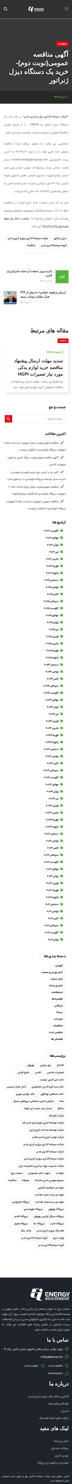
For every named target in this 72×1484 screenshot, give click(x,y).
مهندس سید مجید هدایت (49, 1195)
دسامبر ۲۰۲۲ (51, 834)
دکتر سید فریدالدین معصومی (48, 1087)
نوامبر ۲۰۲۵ (52, 587)
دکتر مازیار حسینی (16, 1087)
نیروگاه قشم (21, 1216)
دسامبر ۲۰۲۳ (51, 749)
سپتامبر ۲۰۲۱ (51, 925)
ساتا (61, 1101)
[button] (5, 9)
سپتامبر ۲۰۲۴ (51, 686)
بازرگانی (58, 1006)
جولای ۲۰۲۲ (52, 869)
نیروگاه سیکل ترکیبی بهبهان (49, 1216)
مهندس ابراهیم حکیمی (51, 1187)
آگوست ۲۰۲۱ (52, 932)
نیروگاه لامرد (57, 1223)
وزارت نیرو (58, 1238)
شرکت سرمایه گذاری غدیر (50, 1151)
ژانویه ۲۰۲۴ (52, 742)
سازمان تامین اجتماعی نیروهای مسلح (33, 1101)
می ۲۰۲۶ (54, 552)
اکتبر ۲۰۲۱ (53, 918)
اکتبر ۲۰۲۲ (53, 848)
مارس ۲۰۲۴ (52, 728)
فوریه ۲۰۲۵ (52, 651)
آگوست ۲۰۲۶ (51, 531)
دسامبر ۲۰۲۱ (52, 904)
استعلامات (57, 992)
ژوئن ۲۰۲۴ (53, 707)
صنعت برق (17, 1173)
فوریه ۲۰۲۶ (52, 566)
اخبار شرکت (56, 979)
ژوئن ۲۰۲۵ (53, 622)
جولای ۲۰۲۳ (52, 784)
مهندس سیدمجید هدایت (49, 1202)
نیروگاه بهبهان (56, 1209)
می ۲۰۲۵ (54, 629)
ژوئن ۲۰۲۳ (53, 791)
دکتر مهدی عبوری (25, 1094)
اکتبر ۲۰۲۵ (53, 594)
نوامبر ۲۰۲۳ (52, 756)
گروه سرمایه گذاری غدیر (34, 1238)
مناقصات (62, 43)
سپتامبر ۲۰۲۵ (51, 601)
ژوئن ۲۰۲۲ (53, 876)
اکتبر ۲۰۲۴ (53, 679)
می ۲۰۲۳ (54, 799)
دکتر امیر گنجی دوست (52, 1080)
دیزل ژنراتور (60, 238)
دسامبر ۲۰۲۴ (51, 665)
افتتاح (60, 1065)
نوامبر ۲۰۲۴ (52, 672)
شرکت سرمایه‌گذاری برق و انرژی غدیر (44, 1159)
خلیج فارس (23, 1072)
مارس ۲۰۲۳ (52, 813)
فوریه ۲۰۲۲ (52, 890)
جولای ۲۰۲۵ (52, 615)
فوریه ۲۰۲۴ (52, 735)
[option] (36, 368)
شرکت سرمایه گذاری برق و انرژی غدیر (28, 238)
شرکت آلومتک (56, 1115)
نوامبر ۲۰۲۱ (53, 911)
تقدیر (38, 1072)
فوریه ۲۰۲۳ (52, 820)
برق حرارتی (45, 1065)
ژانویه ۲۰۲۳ (52, 827)
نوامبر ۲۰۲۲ (52, 841)
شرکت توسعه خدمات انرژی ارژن (46, 1130)
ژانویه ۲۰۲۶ (52, 573)
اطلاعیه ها (57, 999)
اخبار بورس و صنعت (52, 972)
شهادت (60, 1173)
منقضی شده (56, 1032)
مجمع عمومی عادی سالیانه (49, 1180)
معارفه (25, 1180)
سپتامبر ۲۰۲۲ (51, 855)
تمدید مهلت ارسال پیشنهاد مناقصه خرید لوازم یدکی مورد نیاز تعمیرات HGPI (38, 367)
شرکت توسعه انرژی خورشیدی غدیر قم (43, 1123)
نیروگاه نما (39, 1223)
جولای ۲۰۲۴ (52, 700)
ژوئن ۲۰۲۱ (53, 939)
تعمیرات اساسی (55, 1072)
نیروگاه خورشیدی (33, 1209)
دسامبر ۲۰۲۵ (51, 580)
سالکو (61, 1108)
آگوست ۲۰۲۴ (51, 693)
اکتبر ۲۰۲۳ (53, 763)
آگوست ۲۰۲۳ (51, 777)
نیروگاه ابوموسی (21, 1202)
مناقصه (31, 245)
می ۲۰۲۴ (54, 714)
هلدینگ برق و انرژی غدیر (50, 1230)
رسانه (59, 1012)
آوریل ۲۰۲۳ (52, 806)
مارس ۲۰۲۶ (52, 559)
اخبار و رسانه (56, 985)
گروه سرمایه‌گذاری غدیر (54, 245)
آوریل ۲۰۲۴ (52, 721)
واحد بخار (26, 1230)
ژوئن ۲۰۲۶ (53, 545)
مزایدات (58, 1019)
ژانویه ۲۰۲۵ (52, 658)
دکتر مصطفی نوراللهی (52, 1094)
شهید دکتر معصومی (39, 1173)
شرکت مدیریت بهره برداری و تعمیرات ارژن (41, 1166)
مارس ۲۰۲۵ (52, 643)
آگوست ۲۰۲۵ (51, 608)
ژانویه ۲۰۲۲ (52, 897)
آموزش (59, 965)
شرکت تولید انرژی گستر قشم (48, 1137)
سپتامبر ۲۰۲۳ (51, 770)
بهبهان (30, 1065)
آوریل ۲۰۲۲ (52, 883)
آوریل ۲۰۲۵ (52, 636)
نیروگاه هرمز (21, 1223)
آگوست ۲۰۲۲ (51, 862)
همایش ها (57, 1039)
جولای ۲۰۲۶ (52, 538)
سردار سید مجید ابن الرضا (38, 1108)
